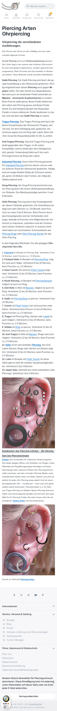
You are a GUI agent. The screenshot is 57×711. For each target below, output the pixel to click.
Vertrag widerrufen (28, 696)
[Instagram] (28, 595)
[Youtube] (36, 595)
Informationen (9, 606)
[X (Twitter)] (21, 595)
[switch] (6, 707)
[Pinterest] (43, 595)
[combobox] (39, 6)
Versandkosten (35, 704)
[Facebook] (14, 595)
